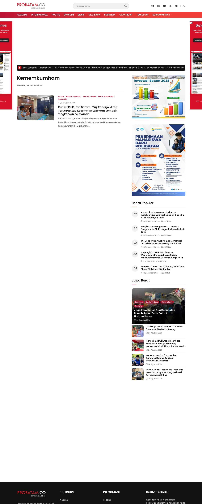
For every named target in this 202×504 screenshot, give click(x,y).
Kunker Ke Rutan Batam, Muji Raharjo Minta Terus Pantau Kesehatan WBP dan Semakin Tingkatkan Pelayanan (87, 110)
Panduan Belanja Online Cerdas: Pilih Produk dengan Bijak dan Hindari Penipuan (83, 67)
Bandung (139, 302)
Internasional (39, 14)
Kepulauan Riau (161, 14)
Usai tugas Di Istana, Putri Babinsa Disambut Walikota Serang (164, 328)
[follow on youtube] (164, 6)
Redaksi (107, 500)
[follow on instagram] (158, 6)
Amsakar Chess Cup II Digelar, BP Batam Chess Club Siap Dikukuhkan (162, 268)
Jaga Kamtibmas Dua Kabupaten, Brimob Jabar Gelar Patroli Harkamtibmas (155, 313)
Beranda (21, 85)
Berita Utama (167, 302)
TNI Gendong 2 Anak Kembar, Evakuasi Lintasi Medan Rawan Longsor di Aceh (161, 242)
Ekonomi (69, 14)
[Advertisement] (101, 42)
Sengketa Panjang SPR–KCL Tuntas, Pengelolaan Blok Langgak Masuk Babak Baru (162, 229)
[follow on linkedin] (176, 6)
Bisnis (81, 14)
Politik (56, 14)
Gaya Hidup (125, 14)
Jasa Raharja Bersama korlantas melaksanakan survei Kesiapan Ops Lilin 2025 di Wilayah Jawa (162, 215)
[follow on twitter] (170, 6)
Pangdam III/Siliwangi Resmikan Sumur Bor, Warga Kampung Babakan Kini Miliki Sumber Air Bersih (165, 343)
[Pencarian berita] (125, 5)
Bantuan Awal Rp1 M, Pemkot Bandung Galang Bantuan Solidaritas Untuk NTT (161, 358)
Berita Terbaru (152, 302)
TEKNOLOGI (142, 14)
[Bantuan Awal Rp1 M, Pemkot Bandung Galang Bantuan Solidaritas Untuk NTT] (138, 363)
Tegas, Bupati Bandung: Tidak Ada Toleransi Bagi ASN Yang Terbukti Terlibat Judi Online (164, 372)
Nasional (22, 14)
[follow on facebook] (152, 6)
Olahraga (94, 14)
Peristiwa (109, 14)
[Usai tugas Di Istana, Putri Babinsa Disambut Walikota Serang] (138, 334)
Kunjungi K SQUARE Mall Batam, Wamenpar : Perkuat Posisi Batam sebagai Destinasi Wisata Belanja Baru (162, 255)
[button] (184, 5)
